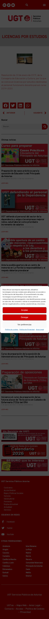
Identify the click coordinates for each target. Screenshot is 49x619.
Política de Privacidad (27, 329)
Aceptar (24, 310)
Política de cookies (11, 329)
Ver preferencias (24, 324)
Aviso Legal (40, 329)
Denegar (24, 317)
